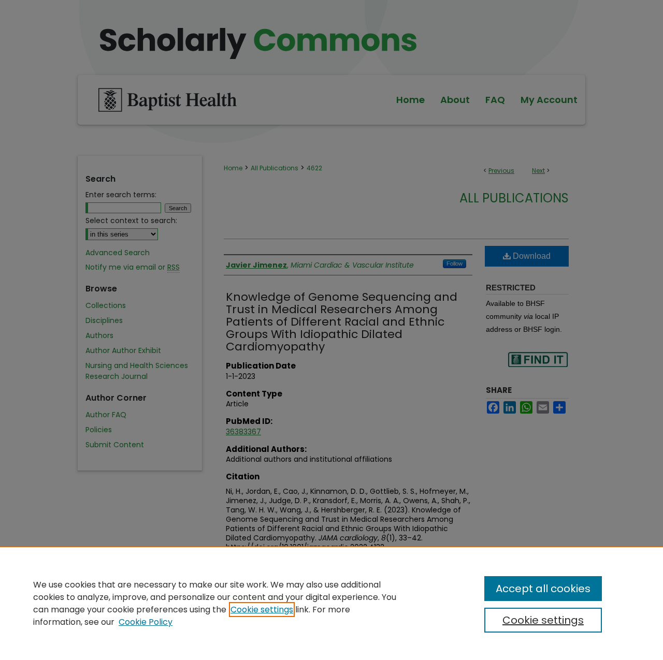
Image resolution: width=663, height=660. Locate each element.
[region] (331, 603)
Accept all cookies (543, 588)
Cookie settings (261, 609)
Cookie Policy (145, 622)
